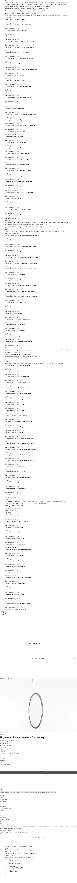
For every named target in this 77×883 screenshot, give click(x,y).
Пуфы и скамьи (55, 15)
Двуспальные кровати (12, 10)
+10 (8, 21)
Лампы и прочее (42, 224)
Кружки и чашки (21, 501)
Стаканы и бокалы (10, 501)
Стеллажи (17, 12)
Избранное (8, 857)
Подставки (8, 514)
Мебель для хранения (43, 3)
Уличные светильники (11, 224)
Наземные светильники (12, 228)
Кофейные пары (10, 505)
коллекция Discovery (43, 792)
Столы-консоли (61, 4)
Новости (33, 853)
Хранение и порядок (54, 351)
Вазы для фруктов (10, 509)
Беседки (7, 15)
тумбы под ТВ (30, 12)
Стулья (7, 4)
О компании (27, 853)
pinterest (22, 869)
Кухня (6, 499)
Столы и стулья (9, 3)
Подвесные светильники (46, 226)
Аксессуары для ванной (24, 351)
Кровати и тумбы (30, 3)
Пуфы (39, 8)
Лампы (26, 231)
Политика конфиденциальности (15, 874)
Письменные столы (11, 6)
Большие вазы (9, 354)
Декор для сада (65, 351)
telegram (6, 869)
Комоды (7, 12)
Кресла (23, 8)
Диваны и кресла (19, 3)
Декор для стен (66, 349)
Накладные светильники (30, 226)
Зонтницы (32, 363)
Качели (48, 15)
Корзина (14, 857)
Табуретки (22, 4)
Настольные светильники (29, 222)
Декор (7, 347)
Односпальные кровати (26, 10)
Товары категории (13, 23)
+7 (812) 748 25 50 (14, 863)
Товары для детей (10, 600)
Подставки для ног (31, 8)
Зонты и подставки (40, 15)
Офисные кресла (10, 13)
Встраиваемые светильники (13, 226)
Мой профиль (29, 857)
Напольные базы (34, 231)
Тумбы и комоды (10, 363)
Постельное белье (15, 358)
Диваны (7, 8)
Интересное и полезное (12, 352)
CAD (4, 762)
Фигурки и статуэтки (40, 349)
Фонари (22, 228)
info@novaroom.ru (21, 609)
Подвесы (48, 231)
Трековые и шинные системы (28, 224)
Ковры (19, 349)
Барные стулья (13, 4)
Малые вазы (18, 354)
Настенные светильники (45, 222)
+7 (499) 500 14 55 (10, 609)
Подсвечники (9, 360)
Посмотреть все (38, 837)
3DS (1, 762)
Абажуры (7, 231)
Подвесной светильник (15, 737)
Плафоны (42, 231)
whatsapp (12, 869)
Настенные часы (20, 356)
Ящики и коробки (57, 363)
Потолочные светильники (13, 222)
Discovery (3, 801)
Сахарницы (8, 512)
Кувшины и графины (55, 501)
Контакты (30, 846)
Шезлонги (44, 8)
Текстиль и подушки (27, 349)
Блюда (7, 507)
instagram (17, 869)
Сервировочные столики (37, 6)
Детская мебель (10, 602)
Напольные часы (10, 356)
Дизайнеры (3, 613)
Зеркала (14, 349)
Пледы (7, 358)
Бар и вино (34, 503)
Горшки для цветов (11, 351)
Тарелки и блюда (32, 501)
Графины (7, 510)
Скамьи (47, 6)
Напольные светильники (61, 222)
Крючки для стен (46, 363)
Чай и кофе (27, 503)
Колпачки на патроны (17, 231)
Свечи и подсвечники (54, 349)
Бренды (2, 615)
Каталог (2, 611)
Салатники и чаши (43, 501)
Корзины (38, 363)
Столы (28, 4)
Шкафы (23, 12)
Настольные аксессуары (39, 351)
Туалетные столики (23, 6)
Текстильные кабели (11, 233)
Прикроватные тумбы (41, 10)
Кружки (17, 505)
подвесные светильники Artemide (26, 792)
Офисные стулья (31, 13)
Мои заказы (21, 857)
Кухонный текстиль (17, 503)
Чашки (22, 505)
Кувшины (13, 510)
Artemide (3, 734)
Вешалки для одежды (22, 363)
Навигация (13, 846)
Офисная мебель (55, 3)
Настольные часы (31, 356)
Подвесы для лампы (58, 231)
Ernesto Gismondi (5, 808)
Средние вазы (26, 354)
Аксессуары (42, 503)
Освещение (8, 220)
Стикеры (7, 361)
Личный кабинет (22, 846)
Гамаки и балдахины (16, 15)
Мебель (7, 1)
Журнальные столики (36, 4)
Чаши (18, 509)
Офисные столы (20, 13)
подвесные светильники (7, 792)
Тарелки (11, 507)
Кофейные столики (50, 4)
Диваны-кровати (15, 8)
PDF (1, 766)
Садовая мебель (66, 3)
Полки (12, 12)
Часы (9, 349)
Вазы (6, 349)
